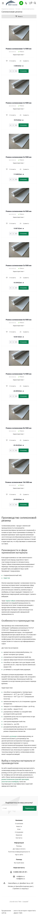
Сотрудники (19, 832)
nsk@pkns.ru (21, 876)
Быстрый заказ (19, 863)
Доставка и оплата (19, 849)
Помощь (19, 846)
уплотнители (6, 781)
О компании (19, 823)
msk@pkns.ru (20, 879)
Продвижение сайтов (6, 911)
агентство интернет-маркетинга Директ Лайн (25, 911)
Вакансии (19, 835)
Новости (19, 826)
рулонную (13, 736)
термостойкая (10, 601)
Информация (19, 843)
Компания (19, 820)
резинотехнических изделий (11, 779)
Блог (19, 829)
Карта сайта (19, 854)
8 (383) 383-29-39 (20, 872)
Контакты (19, 838)
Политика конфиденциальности (19, 852)
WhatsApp (21, 3)
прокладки (25, 779)
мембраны (15, 781)
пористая (7, 578)
